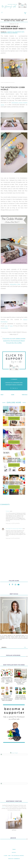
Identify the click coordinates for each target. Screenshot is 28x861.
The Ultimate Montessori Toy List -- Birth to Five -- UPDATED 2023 (7, 680)
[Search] (25, 647)
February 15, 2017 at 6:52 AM (13, 538)
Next (2, 394)
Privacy (14, 852)
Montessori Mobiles (6, 32)
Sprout (4, 806)
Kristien (8, 511)
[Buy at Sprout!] (14, 828)
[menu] (1, 12)
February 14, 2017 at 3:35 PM (13, 523)
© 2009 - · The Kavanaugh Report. (14, 855)
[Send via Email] (15, 388)
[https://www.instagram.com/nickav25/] (15, 585)
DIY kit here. (4, 328)
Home (12, 394)
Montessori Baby (19, 31)
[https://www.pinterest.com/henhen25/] (12, 585)
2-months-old (10, 31)
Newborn (15, 32)
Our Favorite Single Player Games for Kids (20, 697)
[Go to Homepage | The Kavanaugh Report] (14, 9)
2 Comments (14, 379)
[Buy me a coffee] (14, 361)
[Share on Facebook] (12, 388)
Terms (14, 849)
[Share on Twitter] (13, 388)
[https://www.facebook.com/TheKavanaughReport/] (9, 585)
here (6, 326)
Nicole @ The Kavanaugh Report (14, 528)
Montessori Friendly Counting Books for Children (7, 698)
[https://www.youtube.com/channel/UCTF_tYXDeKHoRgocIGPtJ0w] (18, 585)
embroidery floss (15, 284)
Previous (24, 394)
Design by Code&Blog (14, 858)
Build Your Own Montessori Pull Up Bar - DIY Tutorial (20, 682)
